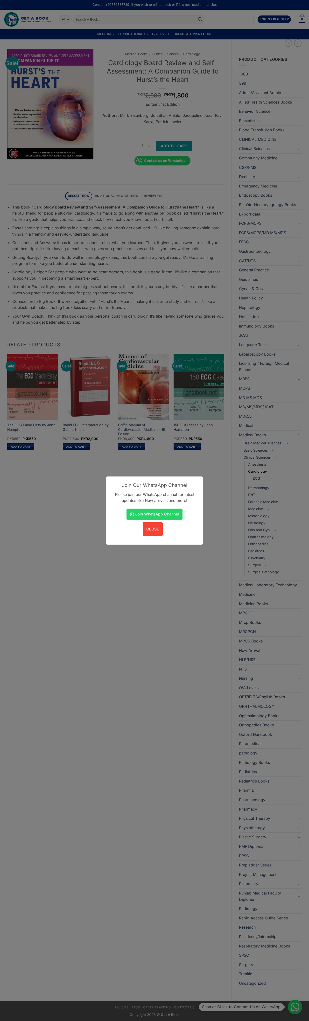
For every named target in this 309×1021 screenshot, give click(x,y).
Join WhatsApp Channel (156, 514)
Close (152, 529)
